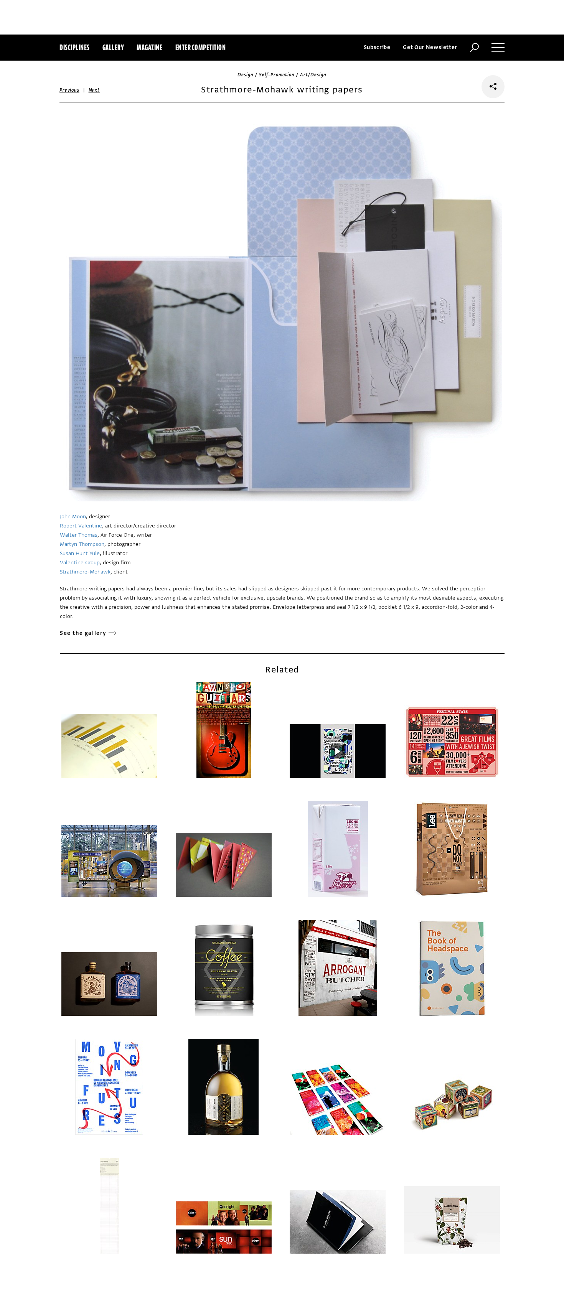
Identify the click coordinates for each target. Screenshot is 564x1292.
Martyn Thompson (82, 544)
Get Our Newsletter (430, 47)
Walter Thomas (78, 535)
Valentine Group (80, 562)
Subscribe (377, 47)
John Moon (73, 516)
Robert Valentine (81, 525)
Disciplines (74, 47)
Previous (69, 90)
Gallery (113, 47)
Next (94, 90)
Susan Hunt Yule (80, 553)
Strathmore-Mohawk (85, 571)
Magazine (149, 47)
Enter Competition (200, 47)
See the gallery (83, 633)
